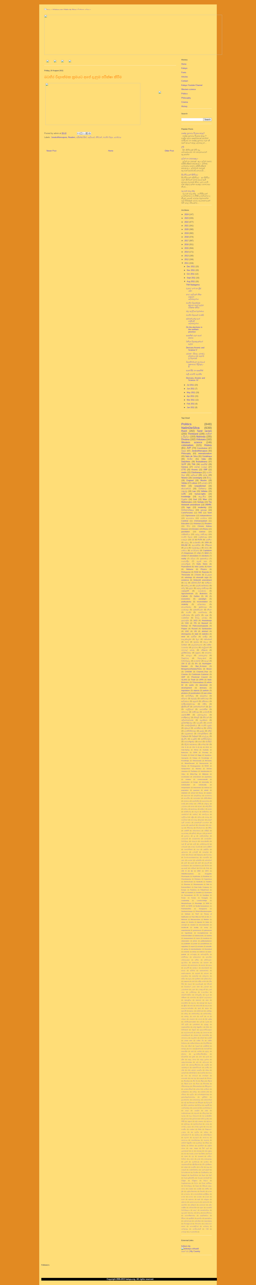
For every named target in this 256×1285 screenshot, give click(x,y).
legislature (185, 690)
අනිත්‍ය (197, 960)
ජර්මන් (202, 1038)
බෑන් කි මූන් (185, 844)
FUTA (200, 540)
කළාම (210, 1003)
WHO (206, 553)
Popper (184, 629)
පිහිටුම (199, 1105)
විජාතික (195, 1172)
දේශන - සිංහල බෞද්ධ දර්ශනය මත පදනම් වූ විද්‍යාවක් (195, 356)
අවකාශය (186, 801)
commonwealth (202, 779)
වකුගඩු (184, 491)
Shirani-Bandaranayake (204, 911)
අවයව (183, 970)
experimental (185, 930)
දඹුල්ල (207, 1051)
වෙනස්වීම (206, 857)
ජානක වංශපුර (200, 467)
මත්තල (206, 1132)
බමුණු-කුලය (196, 548)
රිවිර (188, 526)
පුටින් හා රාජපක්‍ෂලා (189, 158)
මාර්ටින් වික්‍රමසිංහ (187, 1143)
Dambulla (199, 882)
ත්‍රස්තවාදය (203, 607)
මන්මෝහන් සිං (186, 1135)
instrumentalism (186, 935)
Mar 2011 (191, 400)
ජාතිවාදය (195, 712)
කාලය (205, 642)
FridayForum (204, 890)
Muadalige (198, 903)
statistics (205, 634)
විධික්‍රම (183, 1180)
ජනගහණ (206, 1032)
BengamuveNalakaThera (191, 669)
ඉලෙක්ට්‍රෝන (186, 639)
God (195, 499)
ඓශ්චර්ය (193, 997)
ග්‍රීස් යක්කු (208, 1019)
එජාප (187, 642)
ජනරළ (207, 817)
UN (195, 631)
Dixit (207, 884)
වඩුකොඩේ (188, 733)
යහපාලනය (203, 655)
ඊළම (197, 639)
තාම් (192, 1051)
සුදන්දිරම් (191, 1218)
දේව (197, 1062)
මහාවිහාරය (202, 612)
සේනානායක (188, 1221)
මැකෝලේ (199, 1143)
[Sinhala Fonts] (55, 62)
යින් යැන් (205, 1148)
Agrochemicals (187, 593)
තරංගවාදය (194, 820)
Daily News (202, 564)
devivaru (203, 688)
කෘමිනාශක (200, 1011)
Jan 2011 (191, 407)
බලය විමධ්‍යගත (194, 1116)
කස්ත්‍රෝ (201, 1003)
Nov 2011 (191, 270)
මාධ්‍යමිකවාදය (195, 1140)
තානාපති (206, 1048)
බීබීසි (182, 1121)
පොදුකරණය (196, 838)
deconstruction (204, 925)
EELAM (184, 545)
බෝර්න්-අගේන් (204, 844)
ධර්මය (207, 1070)
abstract (205, 631)
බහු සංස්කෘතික (207, 1116)
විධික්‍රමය (194, 1180)
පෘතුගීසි (207, 1105)
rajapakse (184, 946)
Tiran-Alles (195, 917)
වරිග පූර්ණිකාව (207, 1164)
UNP (205, 469)
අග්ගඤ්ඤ (193, 954)
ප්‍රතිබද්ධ (194, 833)
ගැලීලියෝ (184, 817)
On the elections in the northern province (194, 329)
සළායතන (184, 1213)
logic (189, 507)
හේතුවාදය (184, 1229)
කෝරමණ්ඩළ (207, 1013)
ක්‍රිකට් (185, 1005)
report (193, 946)
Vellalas (204, 491)
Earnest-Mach (186, 887)
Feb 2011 (191, 404)
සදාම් (198, 1199)
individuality (203, 785)
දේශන (183, 1065)
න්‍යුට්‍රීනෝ (205, 647)
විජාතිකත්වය (205, 1172)
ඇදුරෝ (195, 701)
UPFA (201, 680)
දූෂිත (182, 1059)
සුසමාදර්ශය (208, 1218)
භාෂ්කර (192, 1129)
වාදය (207, 1167)
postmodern (196, 693)
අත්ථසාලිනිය (205, 954)
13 (193, 540)
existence (185, 580)
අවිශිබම (192, 970)
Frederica (193, 890)
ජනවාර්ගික (205, 1035)
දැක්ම (193, 1056)
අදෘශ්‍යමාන (187, 795)
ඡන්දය (198, 1032)
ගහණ (200, 1019)
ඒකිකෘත (184, 997)
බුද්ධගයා (209, 1121)
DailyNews (185, 462)
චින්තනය (202, 488)
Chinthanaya (196, 472)
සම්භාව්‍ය (184, 1202)
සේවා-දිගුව (197, 1221)
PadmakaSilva (186, 908)
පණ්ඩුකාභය (185, 1092)
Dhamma (187, 884)
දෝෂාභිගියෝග (196, 1067)
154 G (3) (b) (197, 747)
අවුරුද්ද (194, 698)
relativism (184, 793)
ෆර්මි (207, 1229)
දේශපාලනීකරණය (195, 1065)
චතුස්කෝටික (185, 1027)
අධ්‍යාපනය (190, 518)
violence (202, 952)
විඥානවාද (185, 658)
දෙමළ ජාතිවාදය (201, 534)
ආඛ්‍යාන (206, 973)
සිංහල (209, 478)
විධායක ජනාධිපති (203, 1178)
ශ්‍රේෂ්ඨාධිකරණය (192, 1191)
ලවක (198, 1159)
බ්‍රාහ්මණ (195, 1119)
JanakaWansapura (59, 137)
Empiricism (188, 553)
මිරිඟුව (207, 1143)
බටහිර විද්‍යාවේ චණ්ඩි (195, 315)
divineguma (186, 634)
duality (196, 927)
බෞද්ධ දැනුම (198, 1127)
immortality (205, 782)
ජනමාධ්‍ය (184, 712)
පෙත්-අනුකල (185, 1108)
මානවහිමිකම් (188, 849)
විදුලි (210, 1175)
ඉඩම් (193, 981)
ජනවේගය (184, 1038)
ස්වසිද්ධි (208, 741)
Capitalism (207, 550)
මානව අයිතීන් (207, 847)
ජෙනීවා (209, 540)
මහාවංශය (206, 1137)
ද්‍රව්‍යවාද (195, 647)
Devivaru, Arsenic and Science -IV (195, 379)
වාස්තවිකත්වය (194, 1170)
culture (194, 483)
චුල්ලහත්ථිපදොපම (206, 1030)
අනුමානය (184, 965)
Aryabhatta (196, 876)
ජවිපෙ (193, 559)
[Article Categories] (62, 62)
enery (206, 927)
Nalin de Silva (191, 456)
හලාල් (206, 661)
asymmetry (208, 777)
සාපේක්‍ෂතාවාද (196, 865)
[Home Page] (48, 62)
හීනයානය (198, 1223)
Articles (184, 77)
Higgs (199, 755)
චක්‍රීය (192, 817)
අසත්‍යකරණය (204, 970)
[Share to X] (84, 133)
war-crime (208, 693)
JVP (189, 448)
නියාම (198, 1083)
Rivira (205, 529)
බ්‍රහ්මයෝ (186, 1119)
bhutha (191, 922)
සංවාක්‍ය (199, 1197)
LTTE (183, 469)
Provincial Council (199, 677)
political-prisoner (206, 941)
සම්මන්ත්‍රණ (185, 564)
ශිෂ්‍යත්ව (202, 1191)
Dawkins (209, 882)
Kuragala (205, 898)
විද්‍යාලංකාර (201, 658)
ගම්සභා (183, 1019)
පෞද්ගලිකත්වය (191, 725)
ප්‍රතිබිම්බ (204, 1097)
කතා (207, 1000)
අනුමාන (206, 962)
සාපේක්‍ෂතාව (185, 865)
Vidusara (201, 439)
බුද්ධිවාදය (187, 1124)
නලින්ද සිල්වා (193, 1073)
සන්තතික (199, 860)
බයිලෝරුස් (205, 1113)
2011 (186, 263)
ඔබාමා (193, 806)
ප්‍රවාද (186, 548)
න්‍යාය (210, 1073)
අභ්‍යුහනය (204, 696)
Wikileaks (205, 774)
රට (192, 1151)
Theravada (185, 575)
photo (195, 941)
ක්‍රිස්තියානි (185, 707)
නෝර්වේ (206, 1089)
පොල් (187, 1110)
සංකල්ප (184, 540)
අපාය (210, 965)
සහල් (195, 1210)
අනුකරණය (195, 962)
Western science (188, 89)
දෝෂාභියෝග (198, 610)
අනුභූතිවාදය (197, 795)
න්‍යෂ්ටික (202, 1073)
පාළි (185, 1102)
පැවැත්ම (199, 723)
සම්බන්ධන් (208, 860)
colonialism (187, 445)
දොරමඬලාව (185, 1067)
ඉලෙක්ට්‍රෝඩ (199, 984)
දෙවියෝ (91, 137)
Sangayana (203, 908)
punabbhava (205, 943)
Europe (183, 890)
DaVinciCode (188, 882)
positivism (187, 943)
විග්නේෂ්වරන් (185, 1172)
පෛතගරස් (196, 1108)
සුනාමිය (199, 1218)
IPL (198, 895)
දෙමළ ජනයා (192, 1059)
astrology (188, 577)
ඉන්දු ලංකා (188, 585)
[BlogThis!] (81, 133)
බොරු (207, 1124)
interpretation (185, 787)
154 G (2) (185, 663)
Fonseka (184, 755)
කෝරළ (186, 1016)
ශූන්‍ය (182, 860)
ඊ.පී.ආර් (209, 984)
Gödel (192, 755)
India (203, 459)
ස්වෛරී (206, 863)
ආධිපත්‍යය (185, 701)
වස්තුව (186, 1167)
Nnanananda (203, 763)
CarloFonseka (187, 513)
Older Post (169, 151)
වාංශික (201, 1167)
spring (186, 949)
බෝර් (194, 844)
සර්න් (199, 863)
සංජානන (197, 661)
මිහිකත (191, 1145)
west (183, 637)
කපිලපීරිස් (208, 806)
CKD (187, 623)
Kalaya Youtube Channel (191, 85)
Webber (206, 919)
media (184, 472)
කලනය (193, 1003)
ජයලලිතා (194, 1038)
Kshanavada (197, 760)
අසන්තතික (195, 801)
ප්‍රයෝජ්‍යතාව (185, 1100)
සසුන (201, 1207)
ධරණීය (207, 1067)
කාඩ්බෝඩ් (199, 1005)
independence (206, 515)
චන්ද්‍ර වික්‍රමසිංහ (198, 1027)
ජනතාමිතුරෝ (185, 1035)
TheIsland (193, 434)
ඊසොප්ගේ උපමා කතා (192, 986)
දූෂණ (207, 1056)
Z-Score (198, 575)
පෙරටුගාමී (184, 838)
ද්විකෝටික (184, 1056)
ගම (208, 1016)
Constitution (202, 448)
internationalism (205, 453)
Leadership (185, 900)
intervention (197, 787)
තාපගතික (184, 1051)
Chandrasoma (186, 879)
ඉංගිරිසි (199, 804)
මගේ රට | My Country (190, 1251)
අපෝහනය (208, 795)
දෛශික (206, 1065)
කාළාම (196, 812)
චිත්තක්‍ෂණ (184, 1030)
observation (185, 941)
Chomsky (205, 752)
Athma (196, 750)
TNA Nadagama (193, 285)
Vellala (184, 483)
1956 (207, 542)
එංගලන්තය (204, 992)
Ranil (184, 431)
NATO (183, 906)
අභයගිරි (186, 968)
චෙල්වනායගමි (188, 1032)
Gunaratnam (188, 895)
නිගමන (209, 1078)
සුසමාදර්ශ (185, 620)
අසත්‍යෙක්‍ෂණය (186, 973)
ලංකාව (191, 1159)
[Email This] (78, 133)
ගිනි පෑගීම (184, 1024)
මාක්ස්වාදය (202, 537)
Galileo (197, 596)
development (186, 688)
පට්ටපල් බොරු (188, 650)
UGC (187, 631)
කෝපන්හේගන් (199, 707)
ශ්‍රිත (182, 1191)
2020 (186, 229)
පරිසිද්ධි (206, 830)
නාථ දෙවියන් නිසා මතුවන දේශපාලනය (193, 296)
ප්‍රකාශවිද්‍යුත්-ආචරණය (188, 1097)
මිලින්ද (183, 1145)
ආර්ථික (194, 637)
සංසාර (207, 1197)
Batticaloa (184, 752)
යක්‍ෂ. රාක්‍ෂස (193, 1148)
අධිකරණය (201, 604)
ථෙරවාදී (206, 712)
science (202, 532)
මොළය (189, 655)
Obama (183, 766)
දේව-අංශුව (205, 1062)
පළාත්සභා (203, 720)
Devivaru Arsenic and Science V (195, 349)
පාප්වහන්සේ (208, 1100)
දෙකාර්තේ (192, 825)
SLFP (183, 464)
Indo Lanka (199, 567)
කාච (191, 1005)
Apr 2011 (191, 396)
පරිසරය (183, 1094)
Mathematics (186, 502)
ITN (195, 623)
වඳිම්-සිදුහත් (195, 1164)
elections (205, 556)
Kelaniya (197, 523)
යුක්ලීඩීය (206, 849)
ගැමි (200, 1022)
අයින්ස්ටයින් (81, 137)
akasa (183, 922)
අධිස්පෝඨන (197, 957)
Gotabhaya (207, 456)
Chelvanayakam (200, 521)
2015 (186, 248)
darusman (204, 685)
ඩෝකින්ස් (206, 1046)
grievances (208, 930)
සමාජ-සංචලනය (195, 1202)
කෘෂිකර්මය (205, 812)
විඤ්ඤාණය (200, 855)
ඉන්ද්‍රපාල (206, 804)
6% (196, 663)
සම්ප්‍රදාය (206, 1199)
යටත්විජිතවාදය (190, 731)
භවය (207, 1127)
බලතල (183, 1116)
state (196, 634)
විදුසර (183, 451)
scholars (200, 946)
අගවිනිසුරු (189, 696)
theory (201, 793)
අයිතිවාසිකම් (208, 798)
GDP (183, 677)
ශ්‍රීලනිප (184, 739)
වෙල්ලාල (205, 736)
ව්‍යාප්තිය (193, 1167)
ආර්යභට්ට (205, 976)
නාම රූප (193, 1078)
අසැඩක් (197, 973)
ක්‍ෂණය (196, 642)
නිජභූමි (196, 717)
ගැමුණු (207, 1022)
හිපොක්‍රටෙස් (188, 1223)
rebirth (206, 790)
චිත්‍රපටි (194, 1030)
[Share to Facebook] (86, 133)
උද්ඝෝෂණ (184, 989)
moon (198, 938)
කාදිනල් (202, 809)
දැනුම (191, 588)
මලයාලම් (196, 1137)
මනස (205, 475)
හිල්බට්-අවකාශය (190, 744)
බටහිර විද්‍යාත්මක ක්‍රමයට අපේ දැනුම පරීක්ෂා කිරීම (195, 305)
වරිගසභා (191, 855)
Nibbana (189, 569)
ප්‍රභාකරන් (208, 833)
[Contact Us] (70, 62)
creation (193, 925)
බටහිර (188, 612)
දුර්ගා (200, 1056)
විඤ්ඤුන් (184, 1175)
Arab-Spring (185, 750)
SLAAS (184, 680)
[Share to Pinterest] (89, 133)
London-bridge (202, 900)
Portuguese (186, 572)
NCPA (190, 906)
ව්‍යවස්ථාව (202, 591)
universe (186, 952)
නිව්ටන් (99, 137)
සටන (183, 1199)
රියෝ (210, 1153)
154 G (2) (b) (187, 871)
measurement (188, 938)
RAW (196, 572)
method (206, 787)
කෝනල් (195, 814)
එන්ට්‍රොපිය (198, 995)
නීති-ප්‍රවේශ (208, 1086)
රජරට (206, 548)
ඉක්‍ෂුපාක (186, 981)
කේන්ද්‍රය (209, 1011)
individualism (185, 785)
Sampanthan (185, 768)
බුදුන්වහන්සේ (197, 1124)
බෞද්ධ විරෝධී (195, 847)
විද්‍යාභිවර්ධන (194, 1175)
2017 (186, 241)
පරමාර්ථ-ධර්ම (204, 1092)
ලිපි (182, 147)
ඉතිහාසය (205, 701)
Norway (184, 626)
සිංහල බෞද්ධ (201, 618)
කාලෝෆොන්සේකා (187, 1008)
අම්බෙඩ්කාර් (205, 968)
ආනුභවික (195, 976)
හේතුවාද (206, 1226)
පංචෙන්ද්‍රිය (185, 561)
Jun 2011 (191, 389)
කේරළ (186, 1013)
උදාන (193, 989)
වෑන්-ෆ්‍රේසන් (205, 1170)
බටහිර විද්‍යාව (187, 537)
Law (194, 491)
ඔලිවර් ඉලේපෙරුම (205, 997)
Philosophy (186, 98)
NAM (207, 903)
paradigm (202, 599)
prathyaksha (186, 602)
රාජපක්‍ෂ (199, 1151)
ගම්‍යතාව (192, 1019)
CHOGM (188, 672)
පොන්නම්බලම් (207, 1108)
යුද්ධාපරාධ (184, 852)
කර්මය (186, 809)
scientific (209, 946)
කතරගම (198, 1000)
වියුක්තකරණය (186, 1183)
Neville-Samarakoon (202, 906)
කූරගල (191, 1011)
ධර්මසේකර (201, 825)
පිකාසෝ (192, 1102)
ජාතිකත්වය (185, 534)
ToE (202, 917)
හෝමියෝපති (197, 1229)
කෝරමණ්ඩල (195, 1013)
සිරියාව (183, 1218)
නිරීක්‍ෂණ (208, 545)
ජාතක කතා (188, 1040)
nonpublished (200, 486)
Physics (204, 569)
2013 (186, 256)
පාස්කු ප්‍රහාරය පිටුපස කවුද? (192, 133)
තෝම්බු (199, 1051)
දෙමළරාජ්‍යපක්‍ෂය (186, 1062)
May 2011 (191, 392)
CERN (195, 752)
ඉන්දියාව (208, 583)
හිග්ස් (201, 868)
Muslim (203, 480)
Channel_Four (202, 672)
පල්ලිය (191, 1094)
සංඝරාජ (190, 860)
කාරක (210, 809)
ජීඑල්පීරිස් (206, 1043)
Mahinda (200, 436)
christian (188, 779)
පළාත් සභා (202, 561)
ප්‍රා (194, 836)
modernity (202, 507)
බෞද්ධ (205, 483)
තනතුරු (183, 1048)
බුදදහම (190, 1121)
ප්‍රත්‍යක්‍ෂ (204, 510)
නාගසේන (184, 1078)
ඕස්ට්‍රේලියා (187, 1000)
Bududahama (201, 462)
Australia (206, 750)
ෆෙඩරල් (184, 1232)
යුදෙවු (202, 731)
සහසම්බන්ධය (204, 1210)
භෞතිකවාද (198, 728)
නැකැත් (201, 1078)
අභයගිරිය (187, 798)
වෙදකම (190, 1189)
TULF (197, 914)
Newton (184, 478)
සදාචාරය (191, 1199)
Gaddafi (190, 892)
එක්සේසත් (208, 639)
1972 (207, 871)
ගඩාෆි (201, 1016)
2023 (186, 218)
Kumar (193, 898)
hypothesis (188, 933)
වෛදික (199, 1189)
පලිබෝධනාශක (187, 720)
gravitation (185, 532)
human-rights (200, 494)
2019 (186, 233)
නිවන (209, 610)
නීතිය (210, 828)
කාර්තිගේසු (187, 812)
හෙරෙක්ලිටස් (194, 1226)
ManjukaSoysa (186, 903)
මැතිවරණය (185, 615)
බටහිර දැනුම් (206, 725)
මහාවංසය (184, 1140)
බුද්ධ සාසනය (199, 1121)
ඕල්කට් (200, 806)
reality (183, 559)
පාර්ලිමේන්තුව (204, 836)
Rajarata (205, 572)
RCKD (207, 766)
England (190, 480)
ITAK (200, 513)
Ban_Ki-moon (201, 666)
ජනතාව (196, 1035)
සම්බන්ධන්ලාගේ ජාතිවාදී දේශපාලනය (193, 321)
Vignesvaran (190, 515)
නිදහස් (210, 1081)
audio (191, 685)
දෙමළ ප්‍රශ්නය (204, 1059)
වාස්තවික (185, 618)
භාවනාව (208, 653)
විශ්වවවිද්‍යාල (188, 1186)
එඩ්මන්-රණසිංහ (186, 995)
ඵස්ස (206, 1110)
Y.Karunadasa (198, 682)
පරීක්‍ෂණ (204, 650)
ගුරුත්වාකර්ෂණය (202, 585)
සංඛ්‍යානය (187, 1194)
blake (207, 922)
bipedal (199, 922)
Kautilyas (206, 895)
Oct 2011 (191, 274)
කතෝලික (184, 1003)
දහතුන (202, 820)
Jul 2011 (191, 385)
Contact (184, 81)
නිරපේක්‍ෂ (206, 1083)
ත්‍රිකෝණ (198, 1048)
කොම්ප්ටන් (185, 814)
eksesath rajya (202, 577)
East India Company (201, 887)
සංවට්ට (191, 1197)
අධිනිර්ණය (184, 957)
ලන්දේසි (195, 852)
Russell (195, 629)
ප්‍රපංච (201, 833)
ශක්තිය (207, 1189)
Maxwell (204, 623)
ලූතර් (186, 1162)
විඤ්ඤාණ (184, 736)
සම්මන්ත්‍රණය (189, 741)
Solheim (187, 914)
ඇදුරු (190, 978)
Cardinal (184, 521)
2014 (186, 252)
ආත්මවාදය (204, 698)
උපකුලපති (201, 989)
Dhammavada (198, 884)
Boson (209, 669)
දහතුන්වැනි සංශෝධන (201, 822)
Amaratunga (207, 620)
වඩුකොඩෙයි (185, 1164)
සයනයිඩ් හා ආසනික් (194, 370)
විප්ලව (205, 1180)
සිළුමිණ (207, 865)
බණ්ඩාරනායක (186, 1113)
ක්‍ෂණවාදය (194, 809)
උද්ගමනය (184, 806)
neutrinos (206, 938)
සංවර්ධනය (195, 550)
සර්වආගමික (193, 1207)
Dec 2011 (191, 266)
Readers (71, 137)
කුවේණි (183, 1011)
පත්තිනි (186, 830)
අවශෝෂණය (186, 607)
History (184, 106)
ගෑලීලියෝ (189, 709)
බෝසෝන (184, 847)
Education (185, 523)
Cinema (184, 102)
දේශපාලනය (202, 715)
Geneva (184, 467)
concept (184, 925)
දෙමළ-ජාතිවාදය (203, 588)
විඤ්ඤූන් (195, 736)
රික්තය (203, 1153)
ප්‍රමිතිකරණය (186, 653)
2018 (186, 237)
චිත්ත (207, 1027)
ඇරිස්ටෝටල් (208, 978)
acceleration (185, 777)
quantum (196, 790)
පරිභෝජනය (197, 830)
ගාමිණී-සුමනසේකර (190, 1022)
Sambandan (207, 629)
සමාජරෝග (206, 1202)
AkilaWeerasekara (187, 874)
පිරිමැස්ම (200, 1102)
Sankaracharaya (187, 911)
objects (196, 690)
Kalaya (184, 68)
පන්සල (194, 1092)
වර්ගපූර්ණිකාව (203, 733)
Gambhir (199, 892)
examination (185, 782)
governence (197, 930)
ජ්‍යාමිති (209, 1038)
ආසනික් (204, 464)
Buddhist (206, 876)
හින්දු (207, 868)
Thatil (193, 680)
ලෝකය (206, 1162)
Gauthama (208, 892)
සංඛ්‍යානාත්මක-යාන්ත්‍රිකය (201, 1194)
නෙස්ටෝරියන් (188, 1089)
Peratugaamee (195, 766)
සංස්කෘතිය (197, 542)
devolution (194, 556)
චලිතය (199, 817)
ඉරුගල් (190, 984)
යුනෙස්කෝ (185, 1151)
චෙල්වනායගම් (197, 645)
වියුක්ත (184, 499)
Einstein (195, 529)
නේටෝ (198, 1089)
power (195, 943)
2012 (186, 259)
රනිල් (210, 731)
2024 (186, 214)
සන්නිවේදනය (206, 739)
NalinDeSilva (190, 427)
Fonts (183, 72)
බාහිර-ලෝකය (204, 1119)
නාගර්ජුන (205, 1075)
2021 (186, 226)
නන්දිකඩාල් (185, 717)
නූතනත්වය (204, 559)
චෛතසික (204, 709)
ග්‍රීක (210, 707)
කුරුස (207, 1008)
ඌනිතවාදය (193, 992)
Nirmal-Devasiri (190, 763)
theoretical (208, 949)
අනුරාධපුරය (194, 965)
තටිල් (183, 588)
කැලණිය (202, 496)
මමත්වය (197, 1135)
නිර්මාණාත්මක (197, 1086)
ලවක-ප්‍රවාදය (208, 1159)
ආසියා (183, 978)
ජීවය (182, 1046)
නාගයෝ (195, 1075)
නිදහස (203, 1081)
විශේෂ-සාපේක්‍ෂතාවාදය (191, 857)
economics (185, 599)
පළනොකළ (185, 833)
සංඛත (210, 1191)
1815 (195, 620)
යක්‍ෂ (206, 615)
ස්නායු (198, 1213)
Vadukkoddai (205, 771)
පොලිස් (197, 1110)
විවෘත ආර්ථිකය (207, 1183)
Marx (205, 499)
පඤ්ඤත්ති (185, 591)
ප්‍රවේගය (186, 836)
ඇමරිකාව (198, 978)
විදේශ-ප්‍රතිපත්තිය (189, 1178)
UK (206, 596)
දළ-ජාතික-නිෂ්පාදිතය (200, 1054)
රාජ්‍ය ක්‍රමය (208, 1151)
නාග (186, 1075)
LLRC (183, 494)
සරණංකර (202, 1205)
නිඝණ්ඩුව (187, 1081)
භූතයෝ (187, 728)
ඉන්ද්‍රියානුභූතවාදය (188, 704)
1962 (199, 871)
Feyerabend (186, 567)
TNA (193, 464)
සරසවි (192, 863)
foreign (195, 782)
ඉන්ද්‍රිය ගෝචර (201, 981)
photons (184, 693)
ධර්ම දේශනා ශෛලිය (195, 1070)
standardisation (196, 949)
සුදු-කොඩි (184, 868)
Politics (184, 94)
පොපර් (209, 723)
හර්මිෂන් (193, 868)
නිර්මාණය (190, 828)
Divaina (185, 439)
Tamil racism (204, 431)
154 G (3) (185, 747)
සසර (200, 741)
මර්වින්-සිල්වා (207, 1135)
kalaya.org (185, 1246)
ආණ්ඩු (183, 804)
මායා (197, 849)
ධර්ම (182, 1070)
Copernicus (208, 879)
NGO (183, 486)
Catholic (184, 596)
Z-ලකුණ (208, 575)
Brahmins (203, 593)
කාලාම (207, 1005)
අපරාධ (203, 965)
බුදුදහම (198, 653)
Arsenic (194, 469)
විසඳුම (197, 1186)
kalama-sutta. (199, 935)
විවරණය (209, 855)
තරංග (191, 1048)
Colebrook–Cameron (200, 674)
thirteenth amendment (202, 580)
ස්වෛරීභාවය (207, 1213)
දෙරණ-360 (185, 715)
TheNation (194, 771)
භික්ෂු (199, 1129)
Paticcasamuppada (200, 626)
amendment (197, 777)
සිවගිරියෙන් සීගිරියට (189, 175)
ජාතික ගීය (200, 1040)
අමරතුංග (195, 968)
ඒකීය (205, 704)
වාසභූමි (183, 1170)
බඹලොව (194, 841)
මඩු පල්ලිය (195, 1132)
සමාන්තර (184, 1205)
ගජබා (194, 1016)
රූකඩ (186, 1156)
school (193, 793)
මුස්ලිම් (197, 615)
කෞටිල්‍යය (205, 814)
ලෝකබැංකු (195, 1162)
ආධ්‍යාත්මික (196, 545)
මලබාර (186, 1137)
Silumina (198, 768)
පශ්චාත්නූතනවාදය (203, 1094)
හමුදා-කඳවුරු (208, 1221)
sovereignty (197, 478)
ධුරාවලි (183, 1073)
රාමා (185, 1153)
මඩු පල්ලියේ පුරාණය (195, 311)
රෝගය (184, 550)
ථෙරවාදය (185, 610)
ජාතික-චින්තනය (195, 1043)
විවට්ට (196, 1183)
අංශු (185, 583)
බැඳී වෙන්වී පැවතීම (194, 374)
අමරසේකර (196, 798)
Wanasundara (195, 919)
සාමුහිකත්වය (204, 1215)
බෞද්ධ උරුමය (186, 1127)
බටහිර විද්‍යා (108, 137)
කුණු (199, 1008)
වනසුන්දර (205, 852)
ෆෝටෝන (205, 744)
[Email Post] (73, 133)
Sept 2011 (191, 278)
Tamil (209, 513)
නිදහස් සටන (188, 1083)
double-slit (184, 927)
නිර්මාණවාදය (185, 1086)
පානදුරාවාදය (196, 1100)
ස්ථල (192, 1213)
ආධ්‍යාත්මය (184, 976)
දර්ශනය (183, 1054)
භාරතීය (183, 1129)
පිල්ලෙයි (209, 1102)
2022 (186, 222)
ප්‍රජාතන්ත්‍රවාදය (187, 723)
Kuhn (209, 567)
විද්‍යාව (203, 1175)
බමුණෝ (196, 1113)
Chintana (197, 879)
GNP (183, 892)
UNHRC (208, 505)
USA (199, 553)
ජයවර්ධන (184, 820)
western (209, 793)
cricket (184, 556)
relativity (184, 604)
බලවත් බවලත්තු (188, 191)
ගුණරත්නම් (196, 1024)
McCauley (208, 760)
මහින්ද (209, 728)
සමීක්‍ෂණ (193, 1205)
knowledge (185, 496)
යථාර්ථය (117, 137)
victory (194, 952)
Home (110, 151)
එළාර (207, 995)
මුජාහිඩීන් (201, 1145)
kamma (209, 935)
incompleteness (202, 933)
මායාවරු (206, 1140)
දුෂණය (183, 825)
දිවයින (190, 459)
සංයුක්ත (194, 739)
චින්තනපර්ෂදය (187, 510)
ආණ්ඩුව (191, 804)
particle (206, 690)
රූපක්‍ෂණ (201, 1156)
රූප (193, 1156)
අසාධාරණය (205, 801)
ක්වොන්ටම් (186, 488)
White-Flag (193, 774)
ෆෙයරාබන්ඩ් (193, 1232)
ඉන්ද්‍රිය (205, 637)
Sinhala (200, 502)
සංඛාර (183, 1197)
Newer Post (51, 151)
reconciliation (202, 602)
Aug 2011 (191, 281)
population (185, 790)
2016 (186, 244)
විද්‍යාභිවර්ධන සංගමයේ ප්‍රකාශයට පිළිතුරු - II (195, 364)
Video (183, 774)
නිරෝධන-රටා (200, 828)
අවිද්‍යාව (184, 698)
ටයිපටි (190, 1046)
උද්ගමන (206, 986)
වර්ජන (183, 855)
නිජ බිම (195, 1081)
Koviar (183, 898)
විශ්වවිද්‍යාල (185, 661)
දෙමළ (186, 542)
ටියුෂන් (197, 1046)
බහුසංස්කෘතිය (205, 841)
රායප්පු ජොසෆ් (194, 1153)
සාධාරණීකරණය (190, 1215)
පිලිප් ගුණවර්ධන (189, 1105)
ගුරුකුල (206, 1024)
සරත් (185, 863)
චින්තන (184, 645)
